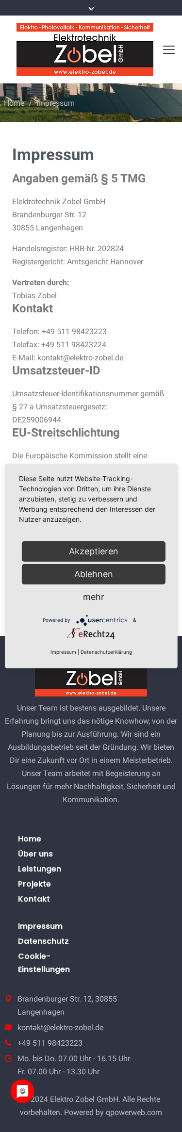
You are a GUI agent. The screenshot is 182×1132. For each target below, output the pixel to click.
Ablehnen (93, 574)
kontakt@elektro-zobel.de (60, 1027)
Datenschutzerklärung (106, 652)
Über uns (35, 853)
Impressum (40, 926)
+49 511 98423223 (50, 1043)
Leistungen (39, 868)
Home (14, 103)
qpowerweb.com (134, 1112)
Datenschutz (43, 941)
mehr (93, 597)
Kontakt (34, 899)
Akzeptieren (93, 551)
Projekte (34, 883)
